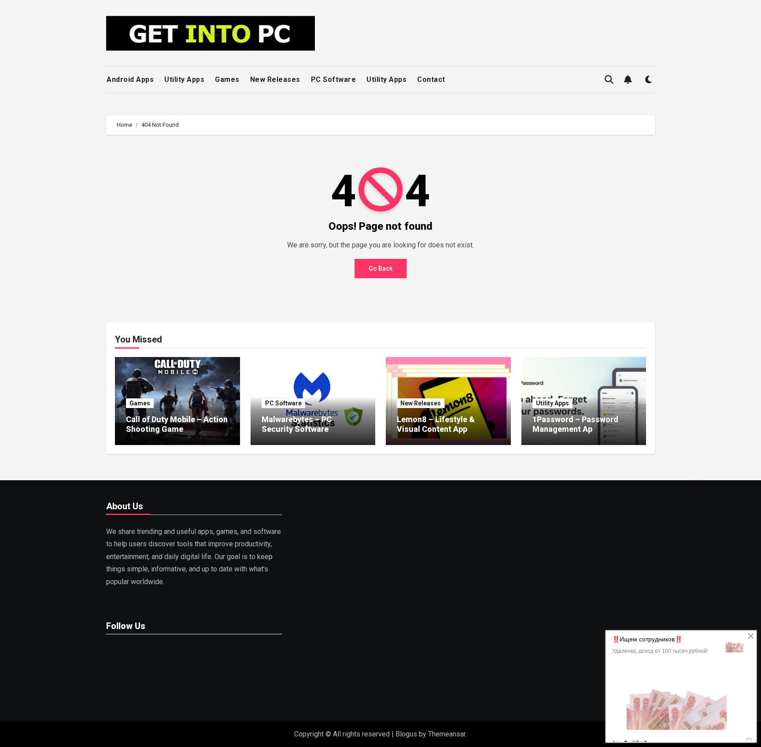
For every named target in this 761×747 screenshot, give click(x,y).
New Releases (275, 79)
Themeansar (446, 734)
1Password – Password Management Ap (575, 424)
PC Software (333, 79)
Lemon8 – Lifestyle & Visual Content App (436, 424)
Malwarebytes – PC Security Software (297, 424)
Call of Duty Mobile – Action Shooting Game (177, 424)
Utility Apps (184, 79)
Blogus (406, 734)
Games (227, 79)
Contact (431, 79)
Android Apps (130, 79)
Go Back (380, 268)
